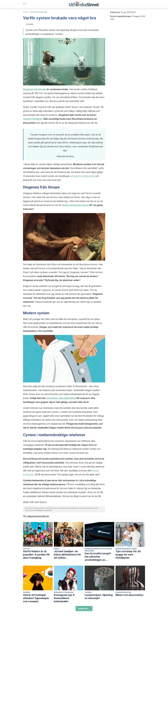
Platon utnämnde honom (75, 205)
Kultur (25, 12)
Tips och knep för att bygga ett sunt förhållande (128, 554)
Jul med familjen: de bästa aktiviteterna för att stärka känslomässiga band (67, 554)
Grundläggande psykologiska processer (98, 550)
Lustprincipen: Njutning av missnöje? (99, 596)
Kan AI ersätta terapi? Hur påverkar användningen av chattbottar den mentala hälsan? (99, 556)
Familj (57, 549)
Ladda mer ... (84, 608)
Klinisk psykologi (123, 592)
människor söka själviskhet (61, 398)
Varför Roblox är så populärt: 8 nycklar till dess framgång (36, 554)
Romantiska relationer (126, 549)
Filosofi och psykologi (38, 12)
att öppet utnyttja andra (82, 176)
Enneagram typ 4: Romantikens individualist (64, 598)
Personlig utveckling (64, 592)
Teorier (26, 592)
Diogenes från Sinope (34, 89)
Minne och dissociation (129, 594)
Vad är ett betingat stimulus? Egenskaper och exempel (36, 598)
